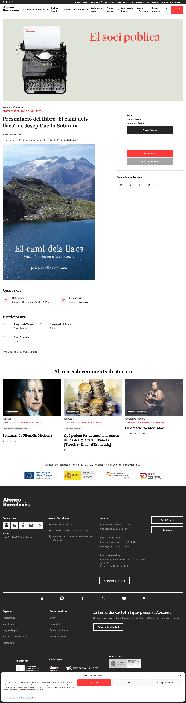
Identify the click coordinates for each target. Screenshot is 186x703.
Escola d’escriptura (59, 630)
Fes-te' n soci (150, 153)
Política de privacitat (26, 698)
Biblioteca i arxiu (96, 10)
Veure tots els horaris (114, 581)
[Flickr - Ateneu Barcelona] (16, 2)
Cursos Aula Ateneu (127, 10)
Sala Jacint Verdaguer (78, 302)
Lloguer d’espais (99, 2)
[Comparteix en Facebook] (139, 185)
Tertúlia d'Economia (72, 429)
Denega (129, 682)
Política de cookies (11, 698)
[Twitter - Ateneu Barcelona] (13, 2)
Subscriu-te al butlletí (150, 161)
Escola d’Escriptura (143, 10)
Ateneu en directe (121, 2)
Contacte (167, 530)
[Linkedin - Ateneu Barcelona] (41, 600)
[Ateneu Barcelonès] (11, 14)
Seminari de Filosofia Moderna (15, 429)
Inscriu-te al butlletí (172, 2)
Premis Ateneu (110, 10)
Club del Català (55, 10)
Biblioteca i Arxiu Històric (15, 636)
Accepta (94, 682)
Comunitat (41, 9)
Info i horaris (82, 2)
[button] (180, 675)
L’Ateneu (27, 9)
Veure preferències (165, 682)
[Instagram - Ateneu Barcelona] (7, 2)
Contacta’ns (152, 2)
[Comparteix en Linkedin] (149, 185)
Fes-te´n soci (167, 520)
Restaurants (8, 643)
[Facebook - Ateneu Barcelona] (10, 2)
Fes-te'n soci (176, 9)
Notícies (67, 9)
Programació (80, 9)
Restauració (138, 2)
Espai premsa (156, 10)
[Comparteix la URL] (120, 185)
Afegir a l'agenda (150, 130)
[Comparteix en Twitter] (130, 185)
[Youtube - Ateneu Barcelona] (4, 2)
